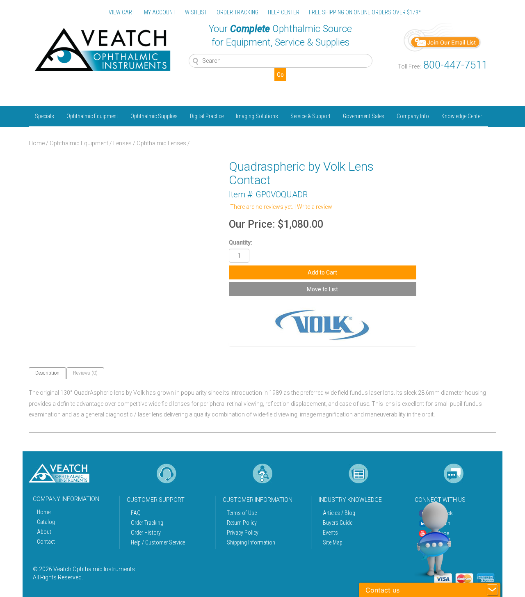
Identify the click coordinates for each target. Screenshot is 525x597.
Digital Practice (207, 116)
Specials (44, 116)
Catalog (46, 522)
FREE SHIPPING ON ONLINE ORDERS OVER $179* (365, 12)
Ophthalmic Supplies (154, 116)
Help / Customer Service (158, 542)
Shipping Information (251, 542)
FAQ (136, 513)
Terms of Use (242, 513)
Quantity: (240, 242)
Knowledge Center (461, 116)
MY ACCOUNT (160, 12)
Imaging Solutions (257, 116)
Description (47, 373)
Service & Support (310, 116)
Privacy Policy (242, 532)
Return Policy (242, 522)
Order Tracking (147, 522)
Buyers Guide (337, 522)
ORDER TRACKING (237, 12)
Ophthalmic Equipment (92, 116)
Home (37, 143)
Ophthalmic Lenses (161, 143)
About (44, 531)
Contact (46, 541)
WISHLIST (196, 12)
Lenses (122, 143)
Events (330, 532)
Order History (146, 532)
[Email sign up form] (443, 36)
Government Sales (363, 116)
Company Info (413, 116)
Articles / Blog (339, 513)
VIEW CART (122, 12)
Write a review (314, 207)
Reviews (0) (85, 373)
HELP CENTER (283, 12)
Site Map (332, 542)
